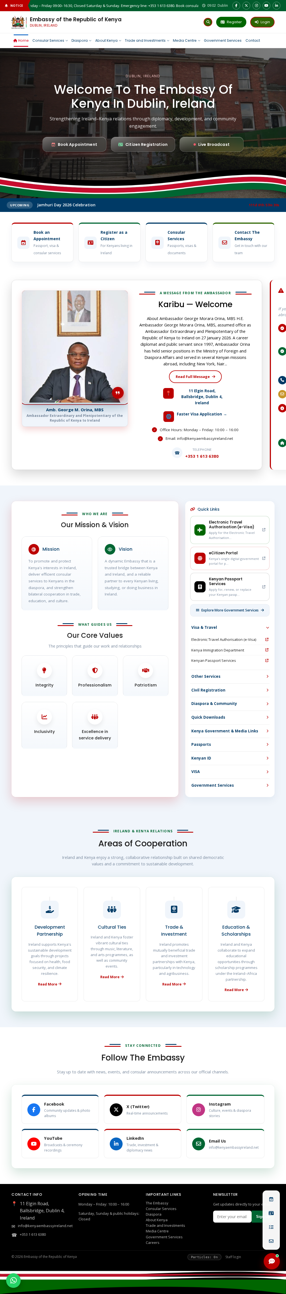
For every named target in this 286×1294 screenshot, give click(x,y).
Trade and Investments (145, 40)
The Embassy (157, 1203)
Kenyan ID (201, 758)
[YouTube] (266, 6)
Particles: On (204, 1257)
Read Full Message (193, 376)
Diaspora (80, 40)
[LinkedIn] (276, 6)
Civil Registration (208, 690)
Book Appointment (77, 144)
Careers (152, 1242)
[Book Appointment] (271, 1199)
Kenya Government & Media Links (224, 731)
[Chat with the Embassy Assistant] (272, 1261)
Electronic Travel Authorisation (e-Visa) (223, 639)
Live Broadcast (214, 144)
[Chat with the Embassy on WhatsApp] (13, 1280)
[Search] (208, 22)
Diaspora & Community (214, 703)
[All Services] (271, 1227)
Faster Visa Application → (202, 414)
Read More (47, 984)
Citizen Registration (146, 144)
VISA (195, 771)
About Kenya (106, 40)
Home (23, 40)
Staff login (233, 1257)
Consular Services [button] (48, 40)
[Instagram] (256, 6)
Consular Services (161, 1208)
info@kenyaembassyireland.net (45, 1225)
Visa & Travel (204, 627)
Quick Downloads (208, 717)
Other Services (205, 676)
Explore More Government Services (230, 610)
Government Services (223, 40)
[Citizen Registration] (271, 1213)
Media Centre (185, 40)
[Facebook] (236, 6)
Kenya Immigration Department (217, 650)
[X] (246, 6)
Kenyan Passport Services (213, 660)
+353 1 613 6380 (33, 1234)
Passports (201, 744)
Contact (253, 40)
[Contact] (271, 1241)
